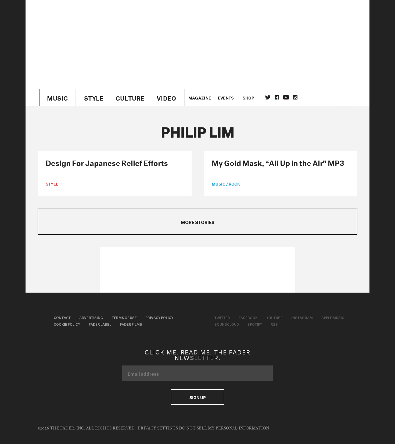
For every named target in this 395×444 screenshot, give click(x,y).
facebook (277, 97)
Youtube (274, 317)
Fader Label (100, 323)
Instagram (302, 317)
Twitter (268, 97)
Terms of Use (124, 317)
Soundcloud (226, 323)
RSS (274, 323)
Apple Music (332, 317)
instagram (295, 97)
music (218, 183)
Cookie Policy (67, 323)
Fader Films (131, 323)
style (52, 183)
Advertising (91, 317)
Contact (62, 317)
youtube (286, 97)
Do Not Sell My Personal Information (224, 428)
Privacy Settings (158, 428)
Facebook (248, 317)
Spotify (254, 323)
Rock (234, 183)
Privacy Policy (159, 317)
